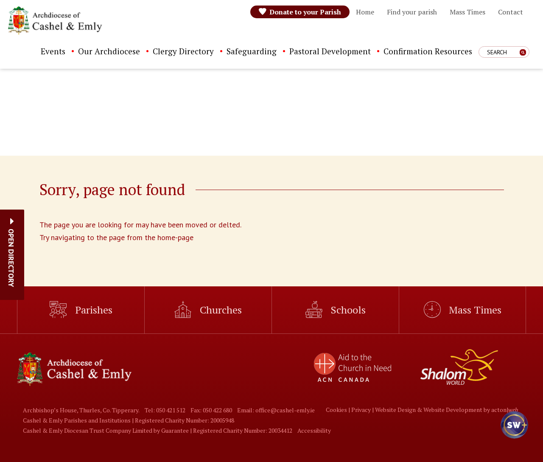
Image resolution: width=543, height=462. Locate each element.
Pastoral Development (330, 51)
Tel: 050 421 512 (165, 410)
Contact (510, 12)
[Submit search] (523, 52)
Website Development (452, 410)
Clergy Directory (183, 51)
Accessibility (314, 430)
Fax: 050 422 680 (211, 410)
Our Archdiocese (109, 51)
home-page (175, 237)
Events (53, 51)
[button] (11, 258)
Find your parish (412, 12)
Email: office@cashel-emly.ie (276, 410)
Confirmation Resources (427, 51)
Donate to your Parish (305, 12)
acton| (504, 410)
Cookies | (338, 410)
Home (365, 12)
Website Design (395, 410)
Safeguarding (252, 51)
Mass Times (467, 12)
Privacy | (363, 410)
